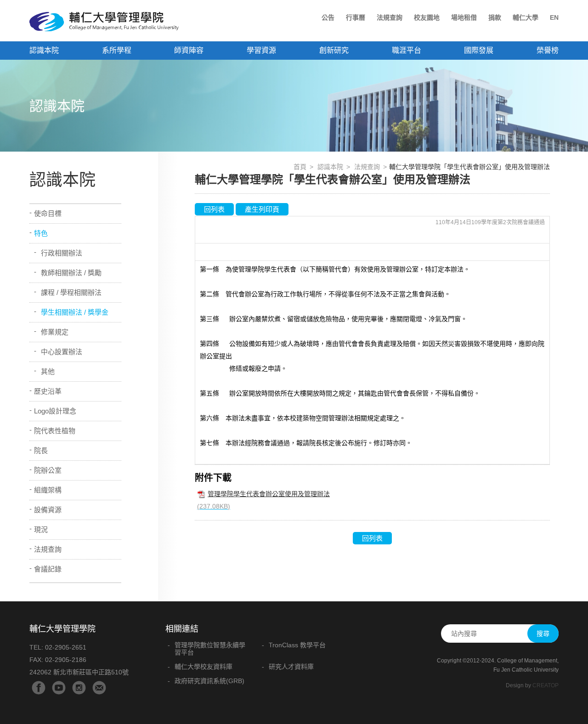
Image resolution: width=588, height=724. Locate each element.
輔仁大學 (525, 17)
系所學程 (116, 50)
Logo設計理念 (55, 411)
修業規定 (54, 332)
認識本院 (330, 166)
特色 (41, 233)
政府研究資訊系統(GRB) (209, 680)
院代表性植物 (54, 431)
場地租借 (464, 17)
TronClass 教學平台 (297, 645)
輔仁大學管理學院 (104, 21)
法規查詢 (389, 17)
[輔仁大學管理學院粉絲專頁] (38, 688)
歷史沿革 (48, 391)
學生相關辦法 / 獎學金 (74, 312)
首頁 (300, 166)
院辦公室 (48, 470)
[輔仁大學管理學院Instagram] (79, 688)
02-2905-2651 (65, 647)
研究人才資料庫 (291, 666)
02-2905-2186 (65, 659)
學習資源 (261, 50)
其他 (48, 371)
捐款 (494, 17)
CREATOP (545, 685)
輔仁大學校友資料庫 (203, 666)
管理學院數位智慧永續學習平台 (210, 648)
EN (554, 17)
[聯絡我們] (99, 688)
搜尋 (543, 633)
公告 (328, 17)
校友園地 (427, 17)
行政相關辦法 (61, 253)
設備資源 (48, 510)
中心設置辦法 (61, 352)
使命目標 (48, 213)
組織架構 (48, 490)
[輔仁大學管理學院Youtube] (59, 688)
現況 (41, 529)
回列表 (214, 209)
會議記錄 (48, 569)
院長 (41, 450)
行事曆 (355, 17)
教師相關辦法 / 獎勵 (71, 273)
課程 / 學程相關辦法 (71, 292)
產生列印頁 (262, 209)
